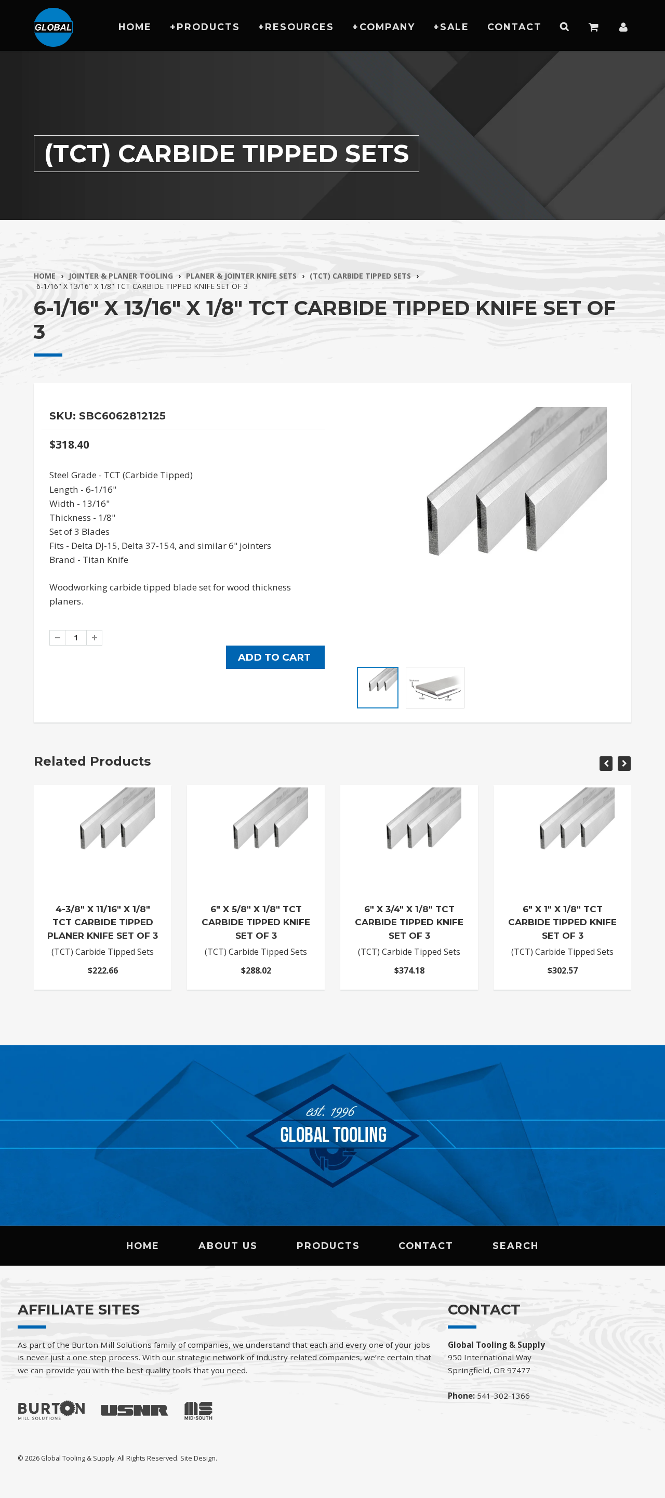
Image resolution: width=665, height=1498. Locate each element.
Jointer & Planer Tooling (121, 276)
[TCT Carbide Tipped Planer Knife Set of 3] (481, 532)
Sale (454, 26)
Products (208, 26)
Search (516, 1245)
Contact (514, 26)
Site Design (198, 1458)
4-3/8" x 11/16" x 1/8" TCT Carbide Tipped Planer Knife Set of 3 (102, 922)
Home (135, 26)
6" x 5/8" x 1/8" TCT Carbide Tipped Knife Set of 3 (256, 922)
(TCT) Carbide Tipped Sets (360, 276)
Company (387, 26)
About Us (228, 1245)
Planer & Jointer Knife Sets (241, 276)
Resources (299, 26)
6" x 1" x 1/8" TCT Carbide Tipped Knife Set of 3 (562, 922)
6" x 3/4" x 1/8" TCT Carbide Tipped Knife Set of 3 (409, 922)
